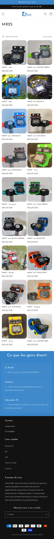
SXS (6, 457)
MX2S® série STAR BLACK (11, 170)
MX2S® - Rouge (8, 272)
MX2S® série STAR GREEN (37, 204)
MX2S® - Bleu (7, 101)
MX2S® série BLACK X (35, 101)
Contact (8, 468)
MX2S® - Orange (33, 307)
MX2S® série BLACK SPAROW (13, 238)
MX (6, 451)
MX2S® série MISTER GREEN (38, 67)
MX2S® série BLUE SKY (36, 238)
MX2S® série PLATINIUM (11, 307)
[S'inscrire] (46, 514)
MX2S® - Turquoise (9, 204)
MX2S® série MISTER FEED (37, 341)
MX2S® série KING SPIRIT (37, 272)
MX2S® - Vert (32, 170)
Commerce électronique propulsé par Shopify (30, 534)
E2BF (17, 534)
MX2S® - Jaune (7, 341)
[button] (3, 14)
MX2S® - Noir (7, 67)
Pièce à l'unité (10, 463)
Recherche (9, 446)
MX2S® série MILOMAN (36, 136)
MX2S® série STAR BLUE (11, 136)
